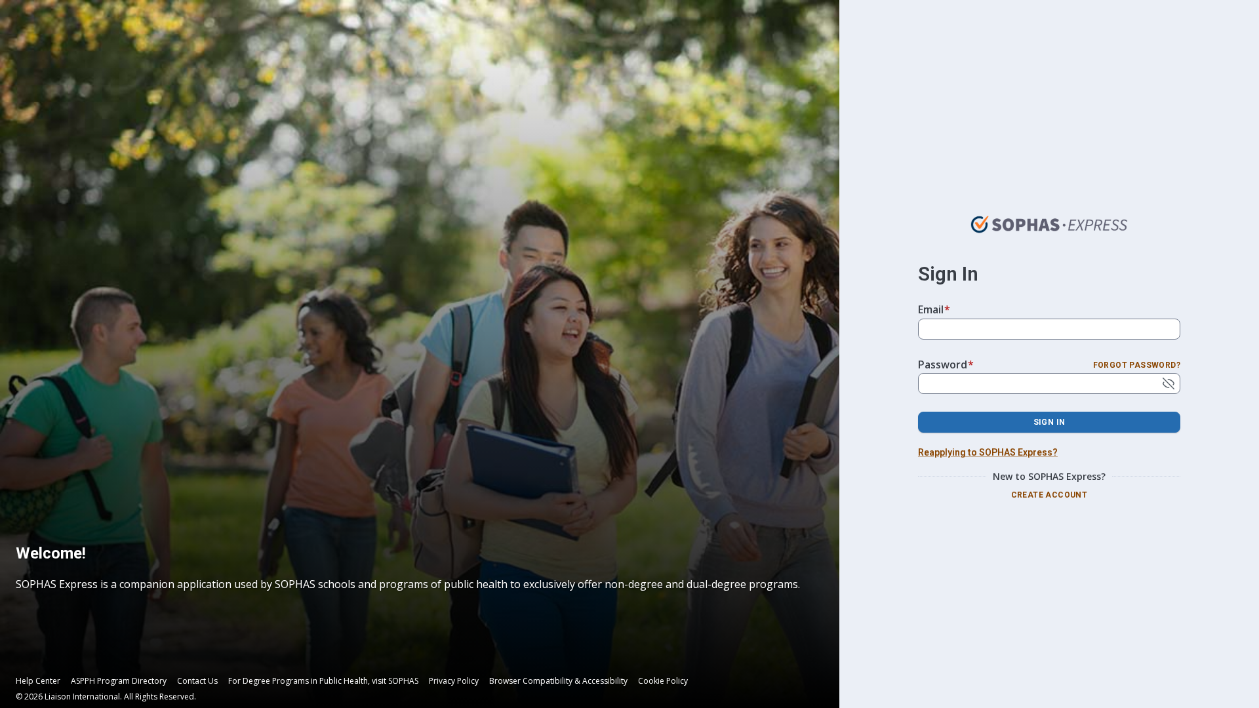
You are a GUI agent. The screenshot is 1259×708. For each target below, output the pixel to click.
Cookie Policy (663, 681)
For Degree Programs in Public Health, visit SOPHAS (323, 681)
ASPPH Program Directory (119, 681)
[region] (410, 570)
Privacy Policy (454, 681)
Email (934, 309)
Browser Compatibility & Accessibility (558, 681)
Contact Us (197, 681)
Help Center (38, 681)
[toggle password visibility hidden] (1168, 383)
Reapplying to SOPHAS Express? (988, 452)
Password (946, 364)
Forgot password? (1136, 365)
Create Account (1049, 495)
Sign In (1049, 422)
